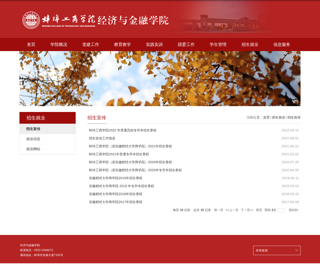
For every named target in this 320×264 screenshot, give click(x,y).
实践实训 (154, 44)
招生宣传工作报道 (102, 138)
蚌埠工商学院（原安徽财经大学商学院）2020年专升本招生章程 (135, 170)
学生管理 (218, 44)
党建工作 (90, 44)
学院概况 (58, 44)
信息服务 (281, 44)
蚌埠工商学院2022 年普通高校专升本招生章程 (122, 130)
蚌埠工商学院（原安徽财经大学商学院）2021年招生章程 (130, 146)
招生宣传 (294, 117)
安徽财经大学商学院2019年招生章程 (115, 178)
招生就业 (250, 44)
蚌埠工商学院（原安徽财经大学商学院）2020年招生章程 (130, 162)
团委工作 (186, 44)
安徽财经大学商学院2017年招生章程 (115, 202)
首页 (31, 44)
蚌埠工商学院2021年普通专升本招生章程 (119, 154)
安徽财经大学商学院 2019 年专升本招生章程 (121, 186)
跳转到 (294, 210)
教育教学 (122, 44)
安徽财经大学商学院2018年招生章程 (115, 194)
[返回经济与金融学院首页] (96, 9)
